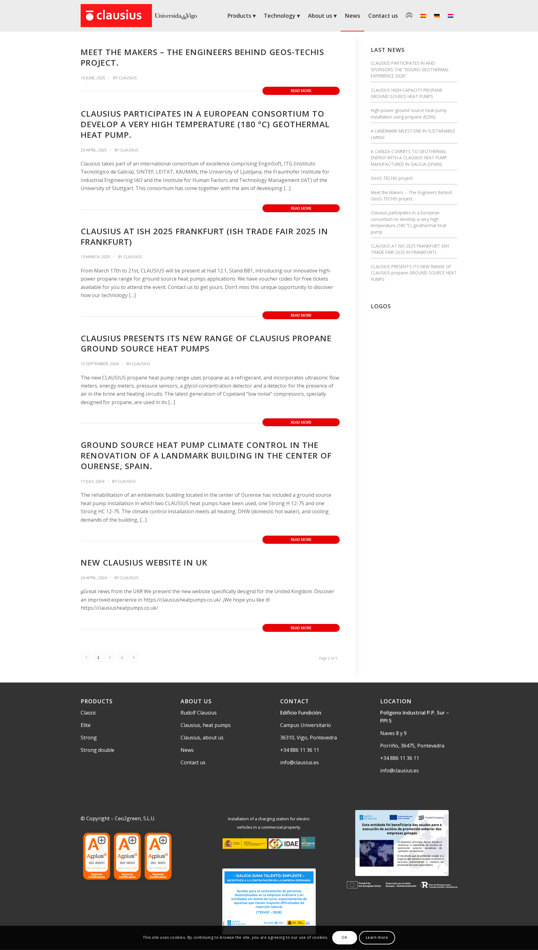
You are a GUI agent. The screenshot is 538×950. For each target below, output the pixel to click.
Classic (88, 712)
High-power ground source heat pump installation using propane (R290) (409, 113)
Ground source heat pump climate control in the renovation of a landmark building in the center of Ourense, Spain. (206, 455)
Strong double (97, 750)
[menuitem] (241, 15)
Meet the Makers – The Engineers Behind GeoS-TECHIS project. (202, 57)
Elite (86, 725)
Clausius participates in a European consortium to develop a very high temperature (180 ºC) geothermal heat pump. (205, 124)
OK (344, 937)
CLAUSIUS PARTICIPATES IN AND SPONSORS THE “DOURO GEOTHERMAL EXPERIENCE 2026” (410, 69)
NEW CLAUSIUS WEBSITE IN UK (144, 562)
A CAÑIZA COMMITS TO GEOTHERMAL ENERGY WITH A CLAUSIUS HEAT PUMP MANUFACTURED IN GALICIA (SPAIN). (409, 157)
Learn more (377, 937)
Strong (89, 737)
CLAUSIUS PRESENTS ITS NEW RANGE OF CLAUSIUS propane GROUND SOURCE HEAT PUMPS (206, 343)
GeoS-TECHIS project (391, 178)
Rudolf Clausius (199, 712)
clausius (128, 78)
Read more (301, 90)
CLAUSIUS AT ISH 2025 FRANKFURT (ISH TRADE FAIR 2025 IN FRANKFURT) (204, 236)
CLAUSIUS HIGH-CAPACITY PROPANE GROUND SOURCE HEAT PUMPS (406, 93)
